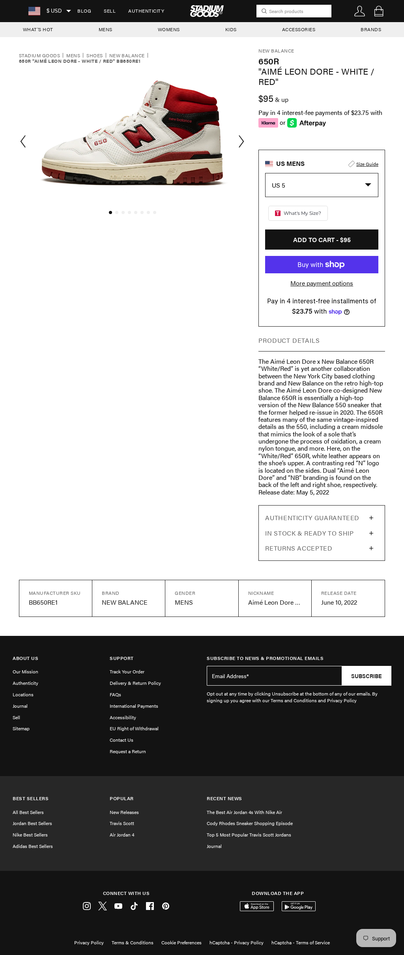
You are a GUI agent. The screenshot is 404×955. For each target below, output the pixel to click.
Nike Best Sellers (30, 834)
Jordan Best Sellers (32, 823)
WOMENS (169, 29)
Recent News (224, 798)
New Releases (124, 812)
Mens (73, 55)
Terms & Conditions (132, 942)
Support (122, 658)
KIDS (231, 29)
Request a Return (128, 751)
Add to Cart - (322, 239)
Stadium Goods (39, 55)
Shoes (94, 55)
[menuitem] (84, 11)
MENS (105, 29)
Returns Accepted (298, 548)
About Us (25, 658)
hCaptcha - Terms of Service (300, 942)
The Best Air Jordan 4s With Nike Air (244, 812)
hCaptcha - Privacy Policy (236, 942)
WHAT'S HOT (38, 29)
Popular (122, 798)
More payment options (321, 283)
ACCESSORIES (299, 29)
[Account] (360, 11)
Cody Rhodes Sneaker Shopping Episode (250, 823)
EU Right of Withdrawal (134, 728)
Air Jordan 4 (122, 834)
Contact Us (121, 739)
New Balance (127, 55)
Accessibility (123, 717)
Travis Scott (122, 823)
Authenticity (146, 10)
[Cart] (378, 11)
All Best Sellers (28, 812)
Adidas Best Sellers (33, 846)
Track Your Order (127, 671)
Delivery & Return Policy (135, 682)
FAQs (115, 694)
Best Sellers (31, 798)
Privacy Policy (89, 942)
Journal (20, 705)
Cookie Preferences (181, 942)
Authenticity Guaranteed (312, 517)
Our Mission (25, 671)
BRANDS (371, 29)
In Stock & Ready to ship (309, 533)
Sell (110, 10)
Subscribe (366, 676)
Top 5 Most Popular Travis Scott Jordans (249, 834)
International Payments (134, 705)
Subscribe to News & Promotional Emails (265, 658)
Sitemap (21, 728)
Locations (23, 694)
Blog (84, 10)
